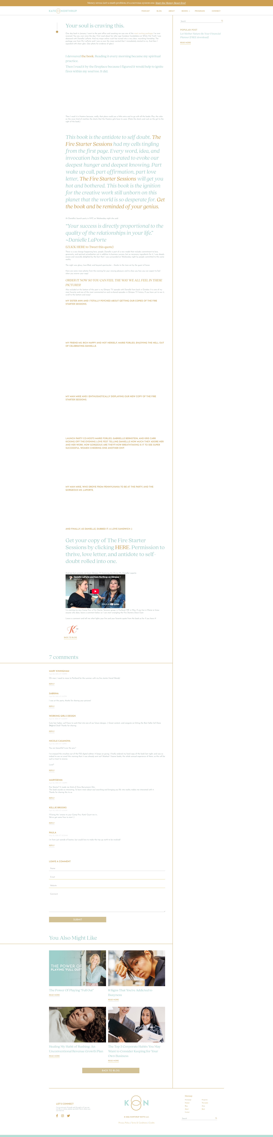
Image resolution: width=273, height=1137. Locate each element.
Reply (51, 684)
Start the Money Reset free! (171, 3)
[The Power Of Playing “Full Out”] (77, 968)
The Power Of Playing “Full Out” (71, 990)
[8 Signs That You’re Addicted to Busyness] (136, 968)
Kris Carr (150, 438)
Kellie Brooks (58, 808)
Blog (159, 11)
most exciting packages (143, 34)
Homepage (188, 1099)
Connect (216, 11)
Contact (187, 1112)
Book (203, 1109)
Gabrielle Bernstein (125, 438)
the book (87, 56)
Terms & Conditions (139, 1123)
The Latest (205, 1103)
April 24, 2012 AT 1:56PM (58, 744)
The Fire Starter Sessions (108, 179)
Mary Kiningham (59, 671)
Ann (80, 301)
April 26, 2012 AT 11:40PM (58, 783)
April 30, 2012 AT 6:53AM (58, 810)
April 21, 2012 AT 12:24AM (58, 719)
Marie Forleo (126, 343)
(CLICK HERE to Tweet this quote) (89, 247)
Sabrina (54, 694)
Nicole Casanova (59, 741)
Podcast (146, 11)
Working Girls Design (62, 716)
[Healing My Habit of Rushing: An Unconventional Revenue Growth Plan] (77, 1025)
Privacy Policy (124, 1123)
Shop (203, 1106)
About (172, 11)
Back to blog (70, 637)
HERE (122, 548)
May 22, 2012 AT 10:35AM (58, 835)
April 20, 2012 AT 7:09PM (58, 674)
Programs (200, 11)
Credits (152, 1123)
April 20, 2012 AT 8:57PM (58, 696)
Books (185, 11)
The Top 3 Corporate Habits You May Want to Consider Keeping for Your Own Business (134, 1051)
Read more (54, 995)
